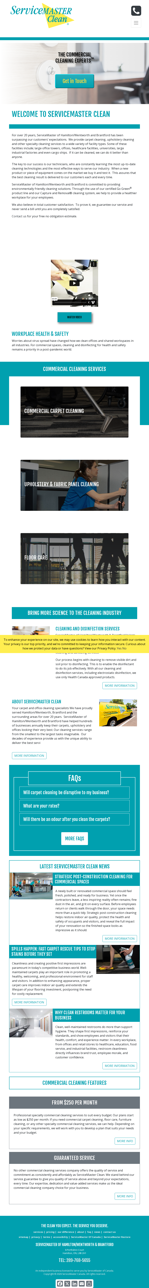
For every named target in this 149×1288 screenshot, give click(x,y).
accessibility (60, 1237)
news (97, 1232)
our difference (66, 1232)
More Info (125, 1141)
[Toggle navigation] (136, 23)
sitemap (23, 1237)
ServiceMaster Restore (117, 1237)
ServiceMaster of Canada (86, 1237)
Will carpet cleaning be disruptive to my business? (66, 792)
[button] (74, 409)
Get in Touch (74, 81)
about (80, 1232)
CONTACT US (109, 1232)
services (38, 1232)
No (124, 648)
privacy (35, 1237)
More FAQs (74, 838)
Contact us (19, 216)
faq (89, 1232)
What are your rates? (41, 806)
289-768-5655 (78, 1260)
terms (46, 1237)
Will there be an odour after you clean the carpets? (66, 819)
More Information (120, 686)
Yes (119, 648)
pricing (50, 1232)
